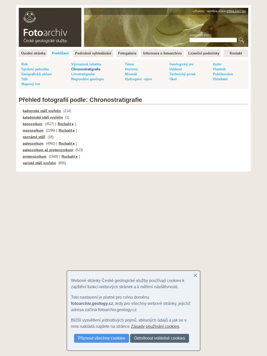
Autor (217, 64)
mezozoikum (33, 130)
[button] (195, 275)
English (75, 11)
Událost (175, 69)
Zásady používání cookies (155, 326)
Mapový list (30, 84)
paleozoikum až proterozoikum (48, 150)
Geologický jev (181, 64)
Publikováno (223, 74)
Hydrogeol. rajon (138, 79)
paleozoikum (33, 143)
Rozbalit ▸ (66, 124)
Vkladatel (220, 79)
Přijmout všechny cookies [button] (101, 338)
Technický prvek (182, 74)
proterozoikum (34, 156)
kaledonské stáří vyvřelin (43, 117)
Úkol (173, 79)
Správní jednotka (35, 69)
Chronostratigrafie (85, 69)
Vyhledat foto (200, 35)
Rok (24, 64)
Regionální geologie (87, 79)
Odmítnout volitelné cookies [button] (159, 338)
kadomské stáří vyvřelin (42, 111)
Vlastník (219, 69)
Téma (129, 64)
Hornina (131, 69)
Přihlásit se (236, 11)
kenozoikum (33, 124)
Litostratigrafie (83, 74)
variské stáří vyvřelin (39, 163)
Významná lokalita (86, 64)
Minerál (131, 74)
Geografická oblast (36, 74)
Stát (24, 79)
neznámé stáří (34, 137)
